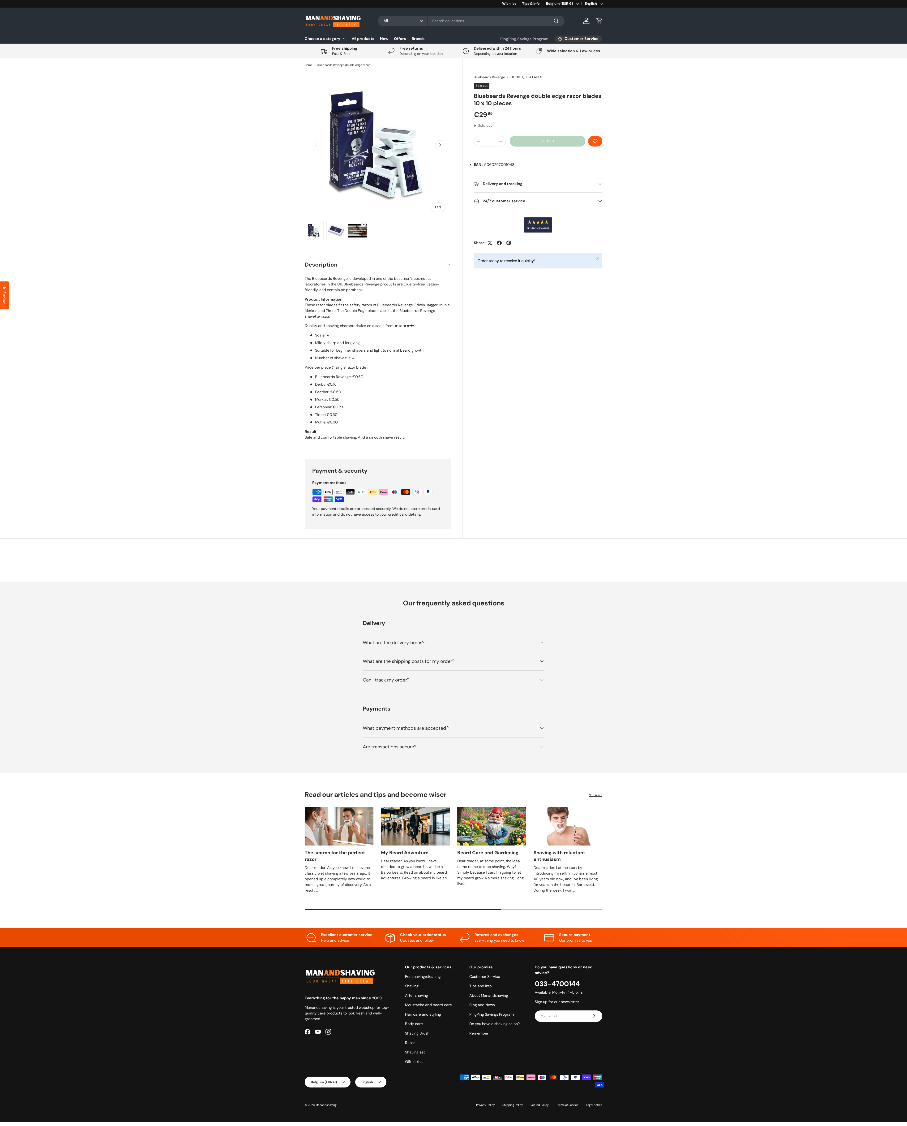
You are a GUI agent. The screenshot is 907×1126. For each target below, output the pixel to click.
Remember (478, 1033)
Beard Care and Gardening (487, 853)
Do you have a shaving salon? (494, 1023)
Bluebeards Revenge (489, 77)
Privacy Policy (485, 1105)
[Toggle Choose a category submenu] (344, 38)
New (384, 38)
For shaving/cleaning (423, 976)
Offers (400, 38)
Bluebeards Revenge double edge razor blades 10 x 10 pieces (345, 65)
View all (595, 794)
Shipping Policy (512, 1105)
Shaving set (415, 1052)
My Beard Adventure (404, 853)
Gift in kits (414, 1061)
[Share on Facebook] (499, 243)
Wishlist (509, 3)
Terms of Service (567, 1105)
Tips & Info (531, 3)
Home (308, 65)
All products (363, 38)
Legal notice (594, 1105)
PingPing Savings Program (524, 38)
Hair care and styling (423, 1014)
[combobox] (471, 21)
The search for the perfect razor (335, 856)
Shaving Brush (417, 1033)
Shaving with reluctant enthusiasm (559, 856)
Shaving (412, 986)
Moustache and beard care (428, 1004)
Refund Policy (540, 1105)
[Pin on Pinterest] (508, 243)
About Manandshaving (488, 995)
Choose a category (322, 38)
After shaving (416, 995)
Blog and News (482, 1004)
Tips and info (480, 986)
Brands (418, 38)
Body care (414, 1023)
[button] (599, 21)
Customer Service (484, 976)
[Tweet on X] (490, 243)
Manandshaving (326, 1105)
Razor (410, 1042)
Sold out (547, 141)
